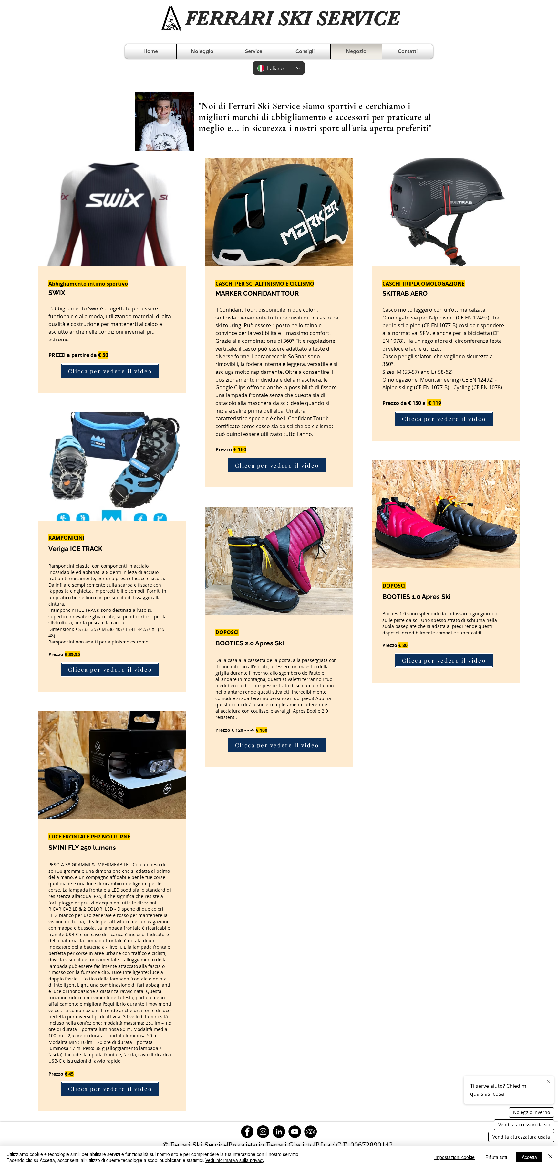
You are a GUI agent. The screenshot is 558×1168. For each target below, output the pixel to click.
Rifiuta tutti (496, 1157)
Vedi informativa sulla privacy (234, 1160)
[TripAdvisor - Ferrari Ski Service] (310, 1131)
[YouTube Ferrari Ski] (294, 1131)
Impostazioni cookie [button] (454, 1157)
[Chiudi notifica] (548, 1082)
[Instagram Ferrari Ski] (263, 1131)
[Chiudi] (550, 1157)
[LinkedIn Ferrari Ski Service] (279, 1131)
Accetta (529, 1157)
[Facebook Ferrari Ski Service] (247, 1131)
